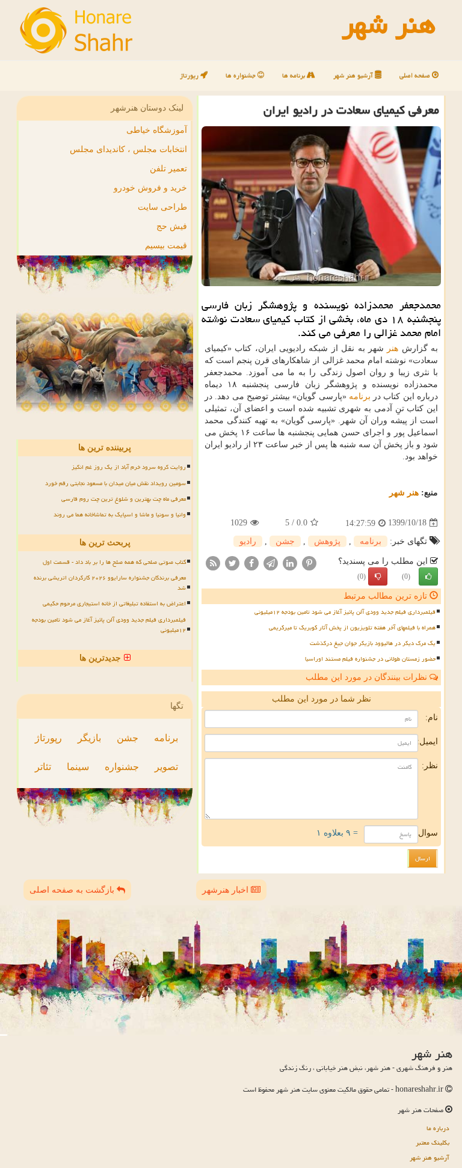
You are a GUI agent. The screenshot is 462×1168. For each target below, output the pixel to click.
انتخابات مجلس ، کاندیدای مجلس (128, 149)
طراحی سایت (162, 207)
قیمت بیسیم (166, 245)
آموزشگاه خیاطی (156, 130)
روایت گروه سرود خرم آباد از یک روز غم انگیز (129, 467)
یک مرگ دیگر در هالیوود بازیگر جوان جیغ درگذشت (373, 643)
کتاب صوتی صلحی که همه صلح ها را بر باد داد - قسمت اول (114, 562)
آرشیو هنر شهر (354, 75)
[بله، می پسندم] (428, 576)
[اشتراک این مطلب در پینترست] (309, 562)
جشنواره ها (241, 75)
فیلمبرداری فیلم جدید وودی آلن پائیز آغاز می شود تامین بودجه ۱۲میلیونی (345, 612)
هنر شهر (404, 492)
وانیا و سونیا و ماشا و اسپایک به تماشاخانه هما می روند (120, 515)
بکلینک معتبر (432, 1142)
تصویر (166, 767)
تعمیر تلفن (168, 168)
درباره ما (438, 1128)
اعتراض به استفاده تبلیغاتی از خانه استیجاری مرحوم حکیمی (114, 604)
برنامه (360, 396)
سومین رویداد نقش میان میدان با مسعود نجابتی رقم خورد (115, 483)
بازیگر (89, 738)
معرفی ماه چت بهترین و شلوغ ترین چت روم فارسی (123, 499)
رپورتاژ (190, 75)
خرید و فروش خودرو (150, 187)
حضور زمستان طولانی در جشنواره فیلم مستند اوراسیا (370, 659)
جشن (285, 541)
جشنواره (122, 767)
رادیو (247, 541)
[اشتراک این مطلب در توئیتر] (232, 562)
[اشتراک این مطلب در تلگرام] (270, 562)
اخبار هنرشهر (226, 889)
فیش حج (171, 226)
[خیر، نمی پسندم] (377, 576)
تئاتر (43, 767)
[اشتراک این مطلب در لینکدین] (290, 562)
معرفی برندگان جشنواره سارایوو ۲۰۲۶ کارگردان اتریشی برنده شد (110, 583)
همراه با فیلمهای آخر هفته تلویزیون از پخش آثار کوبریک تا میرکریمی (352, 628)
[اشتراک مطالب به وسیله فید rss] (213, 562)
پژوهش (327, 541)
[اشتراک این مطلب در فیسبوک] (251, 562)
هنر (392, 348)
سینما (78, 767)
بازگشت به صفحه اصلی (73, 889)
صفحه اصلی (415, 75)
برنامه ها (294, 75)
